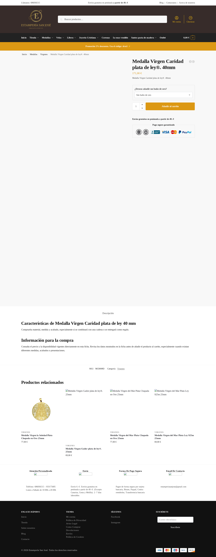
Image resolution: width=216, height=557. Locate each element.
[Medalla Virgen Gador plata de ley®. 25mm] (86, 416)
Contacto (25, 539)
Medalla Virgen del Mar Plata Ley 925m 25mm (174, 436)
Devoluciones (72, 530)
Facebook (115, 517)
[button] (189, 37)
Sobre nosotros (28, 528)
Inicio (24, 54)
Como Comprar (73, 527)
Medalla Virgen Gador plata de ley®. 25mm (84, 450)
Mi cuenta (177, 22)
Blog (161, 3)
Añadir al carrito (170, 106)
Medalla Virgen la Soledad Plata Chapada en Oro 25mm (36, 436)
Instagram (115, 522)
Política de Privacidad (76, 520)
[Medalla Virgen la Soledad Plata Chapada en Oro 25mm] (41, 409)
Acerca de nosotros (187, 3)
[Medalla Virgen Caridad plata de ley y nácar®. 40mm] (193, 61)
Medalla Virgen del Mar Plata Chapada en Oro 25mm (129, 436)
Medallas (33, 54)
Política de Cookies (75, 537)
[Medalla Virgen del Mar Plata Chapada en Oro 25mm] (130, 409)
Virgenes (44, 54)
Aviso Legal (71, 523)
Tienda (24, 522)
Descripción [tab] (108, 313)
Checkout (190, 22)
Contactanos (171, 3)
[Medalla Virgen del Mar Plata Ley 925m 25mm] (175, 409)
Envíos (69, 533)
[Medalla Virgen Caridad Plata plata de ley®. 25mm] (190, 61)
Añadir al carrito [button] (41, 448)
